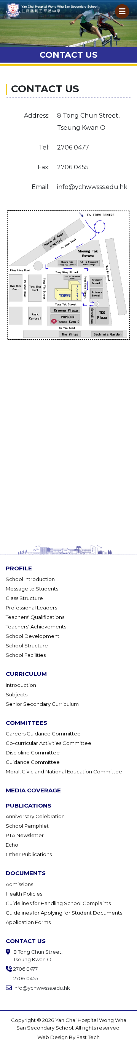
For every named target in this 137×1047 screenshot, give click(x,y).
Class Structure (24, 598)
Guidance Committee (33, 762)
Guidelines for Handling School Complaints (58, 903)
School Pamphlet (27, 826)
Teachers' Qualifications (35, 617)
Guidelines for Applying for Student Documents (64, 913)
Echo (12, 845)
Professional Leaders (31, 608)
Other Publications (29, 854)
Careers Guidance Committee (43, 734)
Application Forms (28, 922)
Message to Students (32, 589)
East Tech (88, 1037)
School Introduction (30, 579)
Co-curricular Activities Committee (48, 743)
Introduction (21, 685)
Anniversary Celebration (35, 816)
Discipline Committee (33, 752)
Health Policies (24, 894)
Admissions (19, 884)
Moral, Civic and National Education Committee (64, 771)
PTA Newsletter (25, 835)
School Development (32, 636)
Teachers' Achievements (36, 626)
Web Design (53, 1037)
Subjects (16, 694)
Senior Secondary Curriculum (42, 704)
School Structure (27, 645)
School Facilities (26, 655)
